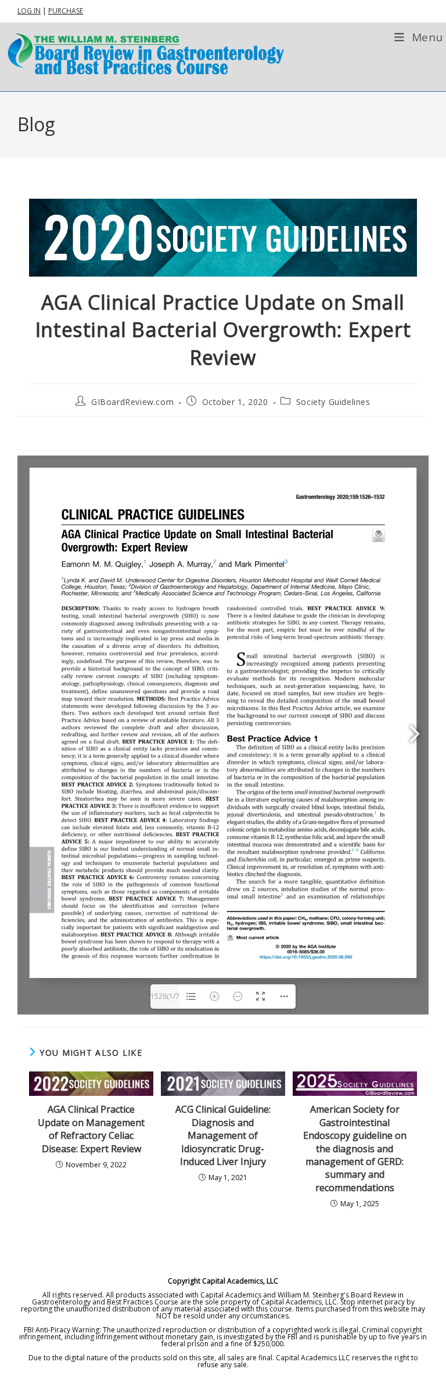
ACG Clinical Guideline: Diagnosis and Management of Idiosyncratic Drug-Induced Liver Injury (223, 1135)
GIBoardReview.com (132, 401)
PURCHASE (65, 11)
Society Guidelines (333, 401)
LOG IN (29, 11)
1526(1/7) (164, 1000)
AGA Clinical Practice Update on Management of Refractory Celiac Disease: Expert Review (91, 1129)
